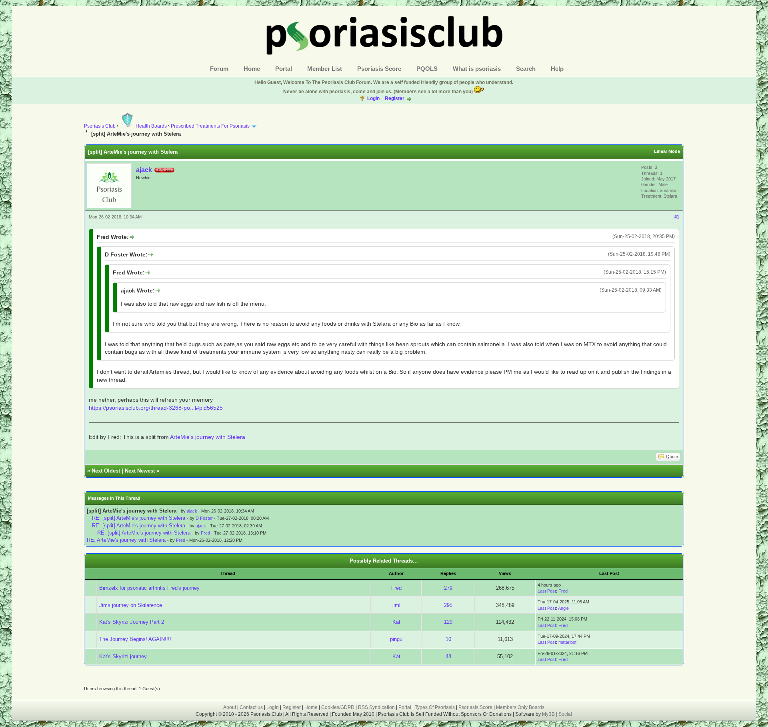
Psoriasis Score (379, 68)
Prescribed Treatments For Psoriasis (210, 126)
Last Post (547, 591)
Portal (283, 68)
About (229, 707)
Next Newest (140, 471)
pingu (396, 639)
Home (252, 68)
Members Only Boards (520, 707)
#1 (676, 216)
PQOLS (427, 68)
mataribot (567, 642)
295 (448, 605)
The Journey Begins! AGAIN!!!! (135, 639)
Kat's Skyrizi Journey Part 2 (131, 622)
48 (448, 656)
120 (448, 622)
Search (526, 68)
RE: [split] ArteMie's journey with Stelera (138, 518)
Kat (396, 622)
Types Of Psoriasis (435, 707)
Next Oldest (106, 471)
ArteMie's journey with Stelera (207, 437)
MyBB (549, 714)
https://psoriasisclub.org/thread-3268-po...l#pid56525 (156, 408)
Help (557, 68)
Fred (205, 533)
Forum (219, 68)
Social (565, 714)
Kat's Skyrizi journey (123, 656)
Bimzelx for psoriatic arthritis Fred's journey (149, 588)
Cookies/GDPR (337, 707)
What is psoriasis (477, 68)
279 (448, 588)
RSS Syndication (376, 707)
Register (394, 98)
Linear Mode (667, 151)
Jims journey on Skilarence (130, 605)
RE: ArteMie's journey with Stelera (126, 540)
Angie (563, 608)
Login (373, 98)
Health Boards (151, 126)
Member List (324, 68)
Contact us (251, 707)
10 (448, 639)
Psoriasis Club (100, 126)
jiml (396, 605)
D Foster (204, 518)
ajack (144, 169)
